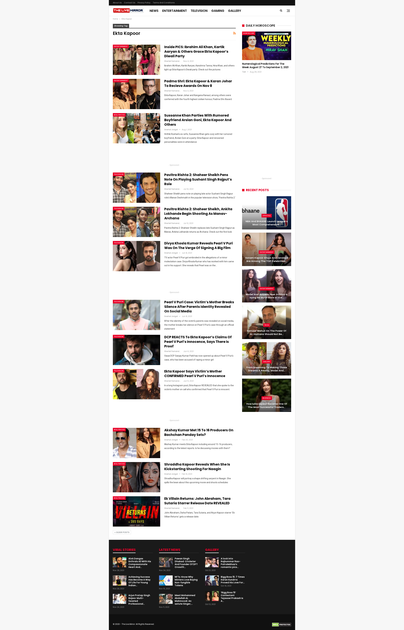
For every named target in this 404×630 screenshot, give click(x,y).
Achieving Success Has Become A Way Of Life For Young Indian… (139, 581)
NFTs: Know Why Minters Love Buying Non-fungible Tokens (186, 581)
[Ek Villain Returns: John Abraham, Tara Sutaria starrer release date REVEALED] (136, 511)
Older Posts (122, 532)
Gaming (217, 11)
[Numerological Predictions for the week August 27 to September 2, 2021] (266, 46)
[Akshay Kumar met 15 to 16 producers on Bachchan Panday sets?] (136, 443)
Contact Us (129, 2)
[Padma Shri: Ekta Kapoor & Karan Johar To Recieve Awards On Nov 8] (136, 94)
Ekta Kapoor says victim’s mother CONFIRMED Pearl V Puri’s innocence (194, 373)
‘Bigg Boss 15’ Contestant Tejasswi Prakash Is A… (232, 597)
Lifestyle (267, 215)
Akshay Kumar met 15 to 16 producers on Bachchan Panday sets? (198, 432)
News (154, 11)
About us (117, 2)
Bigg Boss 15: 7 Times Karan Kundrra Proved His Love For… (233, 579)
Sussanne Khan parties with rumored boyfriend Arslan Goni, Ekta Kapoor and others (198, 120)
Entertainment (174, 11)
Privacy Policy (144, 2)
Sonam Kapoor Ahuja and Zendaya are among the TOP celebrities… (266, 259)
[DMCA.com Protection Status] (281, 624)
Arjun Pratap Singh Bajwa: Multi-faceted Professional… (139, 599)
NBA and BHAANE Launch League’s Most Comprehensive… (267, 223)
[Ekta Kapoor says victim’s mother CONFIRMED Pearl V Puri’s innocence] (136, 384)
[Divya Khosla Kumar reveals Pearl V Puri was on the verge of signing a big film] (136, 256)
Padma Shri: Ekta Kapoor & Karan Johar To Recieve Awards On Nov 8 (198, 83)
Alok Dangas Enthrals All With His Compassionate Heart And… (139, 563)
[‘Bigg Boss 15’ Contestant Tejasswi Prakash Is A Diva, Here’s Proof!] (212, 596)
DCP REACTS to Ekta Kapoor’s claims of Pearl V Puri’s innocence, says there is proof (198, 342)
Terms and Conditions (164, 2)
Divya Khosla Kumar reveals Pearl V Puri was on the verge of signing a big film (198, 245)
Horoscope (248, 33)
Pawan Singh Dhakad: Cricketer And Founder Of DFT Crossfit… (186, 563)
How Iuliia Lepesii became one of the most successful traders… (266, 405)
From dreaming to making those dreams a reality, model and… (266, 369)
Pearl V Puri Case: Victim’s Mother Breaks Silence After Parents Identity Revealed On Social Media (199, 307)
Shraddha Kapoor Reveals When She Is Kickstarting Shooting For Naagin (197, 466)
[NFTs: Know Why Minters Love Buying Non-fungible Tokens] (166, 580)
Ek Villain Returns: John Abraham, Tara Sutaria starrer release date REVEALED (197, 500)
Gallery (234, 11)
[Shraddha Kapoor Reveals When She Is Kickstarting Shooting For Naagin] (136, 477)
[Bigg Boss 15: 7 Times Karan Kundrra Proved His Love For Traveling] (212, 580)
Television (199, 11)
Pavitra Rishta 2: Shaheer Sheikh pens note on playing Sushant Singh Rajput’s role (198, 179)
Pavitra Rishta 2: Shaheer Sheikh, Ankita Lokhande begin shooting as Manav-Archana (198, 213)
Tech (266, 325)
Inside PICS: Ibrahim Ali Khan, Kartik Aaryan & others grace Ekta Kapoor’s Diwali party (196, 51)
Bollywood (119, 115)
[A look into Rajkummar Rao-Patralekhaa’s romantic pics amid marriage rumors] (212, 562)
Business (267, 398)
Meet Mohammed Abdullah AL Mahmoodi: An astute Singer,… (185, 599)
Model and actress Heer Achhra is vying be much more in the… (267, 296)
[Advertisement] (174, 155)
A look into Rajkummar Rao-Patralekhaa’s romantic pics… (230, 563)
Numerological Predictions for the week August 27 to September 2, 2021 (265, 65)
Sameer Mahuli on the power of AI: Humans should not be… (266, 332)
